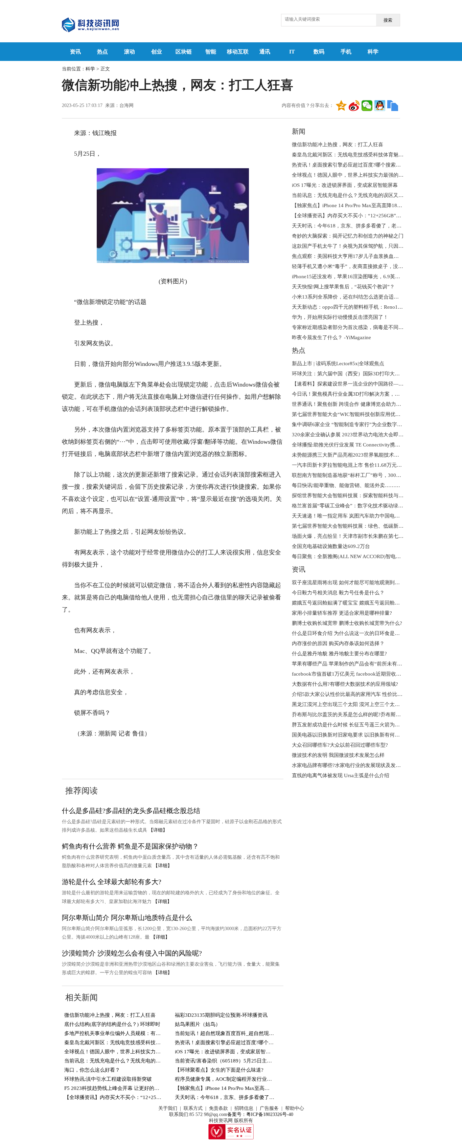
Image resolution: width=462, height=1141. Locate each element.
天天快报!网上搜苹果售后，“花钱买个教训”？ (343, 286)
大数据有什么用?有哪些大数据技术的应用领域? (345, 684)
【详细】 (157, 830)
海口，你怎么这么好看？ (92, 1070)
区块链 (184, 51)
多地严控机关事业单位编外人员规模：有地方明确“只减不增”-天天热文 (143, 1033)
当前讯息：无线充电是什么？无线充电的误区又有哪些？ (127, 1060)
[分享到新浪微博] (354, 105)
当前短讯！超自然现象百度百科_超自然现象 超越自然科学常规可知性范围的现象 (265, 1033)
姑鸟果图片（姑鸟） (198, 1024)
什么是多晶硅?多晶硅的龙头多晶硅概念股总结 (131, 810)
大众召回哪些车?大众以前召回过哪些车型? (340, 745)
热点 (102, 51)
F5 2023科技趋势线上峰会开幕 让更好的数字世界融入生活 (129, 1088)
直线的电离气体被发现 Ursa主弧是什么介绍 (340, 775)
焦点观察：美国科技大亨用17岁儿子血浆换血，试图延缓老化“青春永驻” (373, 256)
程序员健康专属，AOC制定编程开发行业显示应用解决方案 (241, 1079)
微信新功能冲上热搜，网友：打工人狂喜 (110, 1015)
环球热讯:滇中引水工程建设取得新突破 (108, 1079)
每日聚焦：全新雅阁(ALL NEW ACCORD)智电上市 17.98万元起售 (366, 556)
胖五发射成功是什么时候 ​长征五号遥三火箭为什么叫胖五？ (358, 724)
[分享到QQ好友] (379, 105)
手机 (346, 51)
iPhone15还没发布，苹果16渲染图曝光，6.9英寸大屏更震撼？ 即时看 (369, 276)
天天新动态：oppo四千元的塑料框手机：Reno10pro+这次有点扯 (364, 307)
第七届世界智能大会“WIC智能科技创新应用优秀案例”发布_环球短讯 (369, 414)
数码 (319, 51)
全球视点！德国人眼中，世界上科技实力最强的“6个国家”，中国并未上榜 (146, 1051)
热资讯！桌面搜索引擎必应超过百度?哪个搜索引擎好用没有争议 (247, 1042)
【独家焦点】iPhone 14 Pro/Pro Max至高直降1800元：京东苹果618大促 (254, 1088)
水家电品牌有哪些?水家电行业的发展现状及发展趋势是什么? (360, 765)
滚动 (129, 51)
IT (292, 51)
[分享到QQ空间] (341, 105)
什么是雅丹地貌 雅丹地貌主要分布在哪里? (339, 653)
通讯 (264, 51)
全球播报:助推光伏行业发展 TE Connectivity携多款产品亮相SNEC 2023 (371, 444)
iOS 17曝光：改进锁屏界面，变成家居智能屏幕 (228, 1051)
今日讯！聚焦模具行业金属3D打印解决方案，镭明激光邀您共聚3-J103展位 (376, 394)
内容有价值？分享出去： (308, 105)
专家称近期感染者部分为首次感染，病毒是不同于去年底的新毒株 (365, 327)
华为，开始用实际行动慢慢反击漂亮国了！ (340, 317)
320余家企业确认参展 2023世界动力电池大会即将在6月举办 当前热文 (370, 434)
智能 (210, 51)
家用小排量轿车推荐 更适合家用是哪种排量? (342, 613)
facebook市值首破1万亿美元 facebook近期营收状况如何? (355, 674)
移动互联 (238, 51)
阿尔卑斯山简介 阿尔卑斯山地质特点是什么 (127, 917)
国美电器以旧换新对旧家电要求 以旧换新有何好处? (349, 735)
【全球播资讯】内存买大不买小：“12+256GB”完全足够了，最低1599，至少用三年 (157, 1097)
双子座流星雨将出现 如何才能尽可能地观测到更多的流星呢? (360, 582)
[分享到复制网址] (392, 105)
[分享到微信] (367, 105)
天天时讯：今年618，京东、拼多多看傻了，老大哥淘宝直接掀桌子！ (252, 1097)
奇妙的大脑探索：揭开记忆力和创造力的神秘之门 (347, 236)
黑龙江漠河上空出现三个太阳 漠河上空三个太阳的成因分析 (358, 704)
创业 (156, 51)
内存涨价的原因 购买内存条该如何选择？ (338, 643)
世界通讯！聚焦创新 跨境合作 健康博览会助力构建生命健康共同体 (367, 404)
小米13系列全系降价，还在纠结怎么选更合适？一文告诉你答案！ (365, 297)
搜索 (388, 20)
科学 (373, 51)
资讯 (75, 51)
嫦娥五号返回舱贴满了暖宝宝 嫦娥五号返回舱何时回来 (353, 603)
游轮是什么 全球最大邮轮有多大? (111, 881)
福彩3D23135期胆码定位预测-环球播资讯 (221, 1015)
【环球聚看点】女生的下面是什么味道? (219, 1070)
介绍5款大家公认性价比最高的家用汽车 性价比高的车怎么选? (361, 694)
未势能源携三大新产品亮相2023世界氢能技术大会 (348, 455)
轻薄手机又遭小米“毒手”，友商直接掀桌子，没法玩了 (352, 266)
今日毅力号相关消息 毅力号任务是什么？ (338, 592)
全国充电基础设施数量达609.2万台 (331, 546)
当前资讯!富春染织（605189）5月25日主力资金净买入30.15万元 (247, 1060)
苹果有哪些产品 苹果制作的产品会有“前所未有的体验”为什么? (362, 663)
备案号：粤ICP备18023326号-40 (260, 1114)
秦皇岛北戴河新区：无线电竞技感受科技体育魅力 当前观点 (131, 1042)
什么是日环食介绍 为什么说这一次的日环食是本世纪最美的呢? (362, 633)
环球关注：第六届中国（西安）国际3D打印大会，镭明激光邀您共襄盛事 (374, 373)
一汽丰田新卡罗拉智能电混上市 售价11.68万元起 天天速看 (357, 465)
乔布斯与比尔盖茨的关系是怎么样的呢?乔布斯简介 (349, 714)
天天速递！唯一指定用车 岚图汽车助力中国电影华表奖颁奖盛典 (363, 516)
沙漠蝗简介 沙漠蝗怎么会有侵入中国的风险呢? (132, 953)
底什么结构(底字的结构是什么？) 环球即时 (112, 1024)
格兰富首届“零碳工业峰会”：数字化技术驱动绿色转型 (352, 505)
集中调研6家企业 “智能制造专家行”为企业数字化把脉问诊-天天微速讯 (370, 424)
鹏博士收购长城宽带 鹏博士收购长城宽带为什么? (347, 623)
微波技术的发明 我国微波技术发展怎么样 (338, 755)
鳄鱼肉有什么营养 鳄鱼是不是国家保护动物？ (130, 846)
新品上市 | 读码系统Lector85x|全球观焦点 (338, 363)
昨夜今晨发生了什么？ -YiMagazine (331, 337)
